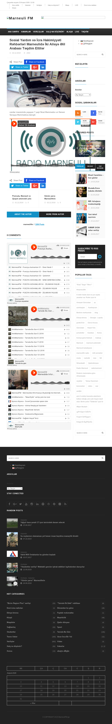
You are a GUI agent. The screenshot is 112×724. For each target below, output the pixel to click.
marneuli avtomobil (93, 343)
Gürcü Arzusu (93, 323)
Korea (99, 333)
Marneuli (79, 343)
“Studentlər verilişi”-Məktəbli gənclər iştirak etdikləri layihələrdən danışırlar (52, 567)
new (94, 358)
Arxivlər (78, 90)
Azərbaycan (92, 308)
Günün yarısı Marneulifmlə (49, 197)
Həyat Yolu (91, 328)
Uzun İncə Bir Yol (64, 637)
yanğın (79, 391)
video (90, 386)
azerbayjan (80, 308)
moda (78, 358)
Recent (90, 166)
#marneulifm (81, 290)
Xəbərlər (28, 5)
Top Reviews (100, 167)
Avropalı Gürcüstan (83, 302)
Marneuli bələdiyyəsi (84, 348)
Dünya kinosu (81, 318)
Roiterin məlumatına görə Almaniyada (85, 374)
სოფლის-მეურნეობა (84, 422)
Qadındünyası (93, 363)
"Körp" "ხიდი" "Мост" (84, 285)
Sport (59, 627)
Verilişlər (39, 5)
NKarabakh (80, 363)
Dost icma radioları (90, 5)
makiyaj (98, 338)
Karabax (91, 333)
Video (59, 641)
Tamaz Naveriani (92, 381)
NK (101, 358)
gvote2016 (80, 323)
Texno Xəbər (12, 637)
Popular (80, 166)
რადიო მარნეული (83, 417)
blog (96, 313)
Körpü (14, 8)
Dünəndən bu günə (65, 608)
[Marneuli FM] (21, 18)
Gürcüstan (80, 328)
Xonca (9, 651)
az (95, 302)
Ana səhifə (15, 5)
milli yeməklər (97, 353)
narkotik (87, 358)
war (96, 386)
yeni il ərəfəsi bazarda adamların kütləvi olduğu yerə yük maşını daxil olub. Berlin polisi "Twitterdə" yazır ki (89, 399)
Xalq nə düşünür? (53, 5)
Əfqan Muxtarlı (81, 407)
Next (103, 148)
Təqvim (84, 32)
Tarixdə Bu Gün (63, 632)
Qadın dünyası (63, 622)
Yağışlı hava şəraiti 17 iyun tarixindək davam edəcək (42, 522)
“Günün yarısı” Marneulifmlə (32, 580)
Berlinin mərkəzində (83, 313)
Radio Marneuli (82, 368)
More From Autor (55, 214)
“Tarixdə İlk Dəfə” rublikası (68, 603)
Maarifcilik (61, 618)
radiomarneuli (96, 368)
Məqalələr (11, 622)
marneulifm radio (82, 353)
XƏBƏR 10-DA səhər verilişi (94, 228)
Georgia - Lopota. (96, 318)
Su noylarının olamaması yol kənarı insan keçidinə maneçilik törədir (49, 536)
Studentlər (11, 632)
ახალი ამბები (63, 651)
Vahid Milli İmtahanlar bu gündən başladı (37, 555)
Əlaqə (67, 5)
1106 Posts (39, 224)
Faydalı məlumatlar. (65, 613)
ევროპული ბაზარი (83, 412)
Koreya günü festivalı (84, 338)
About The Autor (22, 214)
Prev (77, 148)
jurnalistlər (80, 333)
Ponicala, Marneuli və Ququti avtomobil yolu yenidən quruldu (21, 198)
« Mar (32, 703)
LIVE (76, 5)
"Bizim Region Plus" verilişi (19, 603)
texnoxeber (80, 386)
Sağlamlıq (11, 627)
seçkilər (79, 381)
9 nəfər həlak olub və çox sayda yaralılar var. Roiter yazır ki (88, 296)
